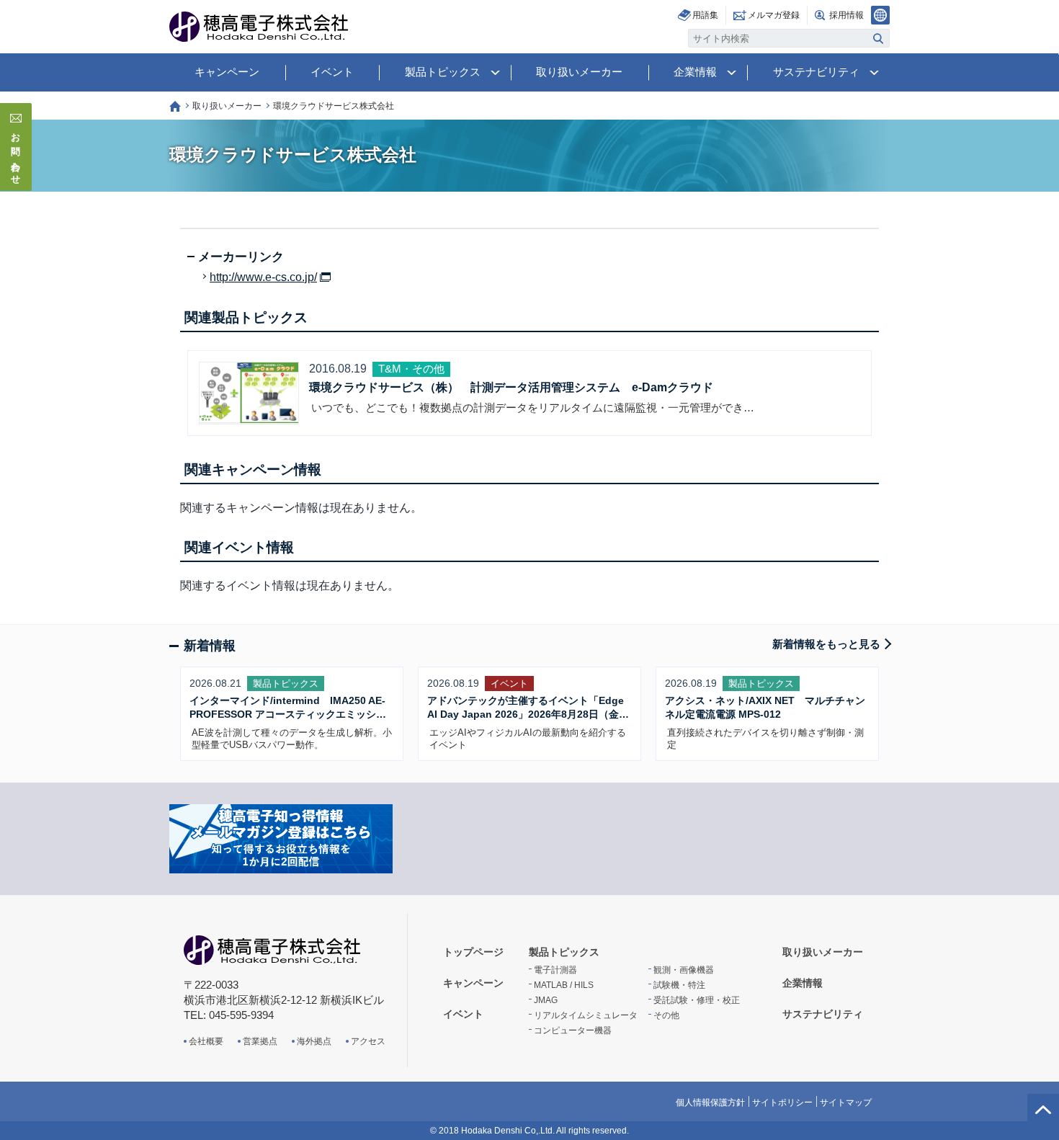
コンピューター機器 (573, 1030)
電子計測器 (555, 970)
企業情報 (695, 72)
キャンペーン (227, 72)
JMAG (546, 1000)
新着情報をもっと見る (826, 643)
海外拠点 (314, 1041)
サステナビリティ (816, 72)
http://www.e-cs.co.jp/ (263, 277)
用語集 (705, 15)
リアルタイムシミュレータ (586, 1015)
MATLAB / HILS (564, 985)
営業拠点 (260, 1041)
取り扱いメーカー (579, 72)
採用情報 (846, 15)
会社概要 (206, 1041)
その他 (666, 1015)
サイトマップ (846, 1102)
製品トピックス (443, 72)
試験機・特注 (679, 985)
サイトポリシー (782, 1102)
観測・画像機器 (683, 970)
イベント (332, 72)
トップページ (175, 106)
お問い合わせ (16, 154)
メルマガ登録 (774, 15)
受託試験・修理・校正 (696, 1000)
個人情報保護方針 (710, 1102)
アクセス (368, 1041)
